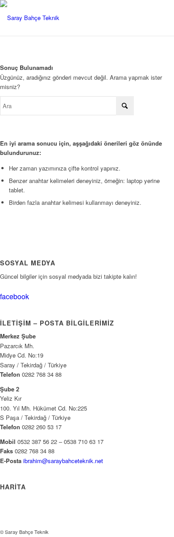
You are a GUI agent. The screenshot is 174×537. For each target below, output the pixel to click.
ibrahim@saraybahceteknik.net (63, 460)
